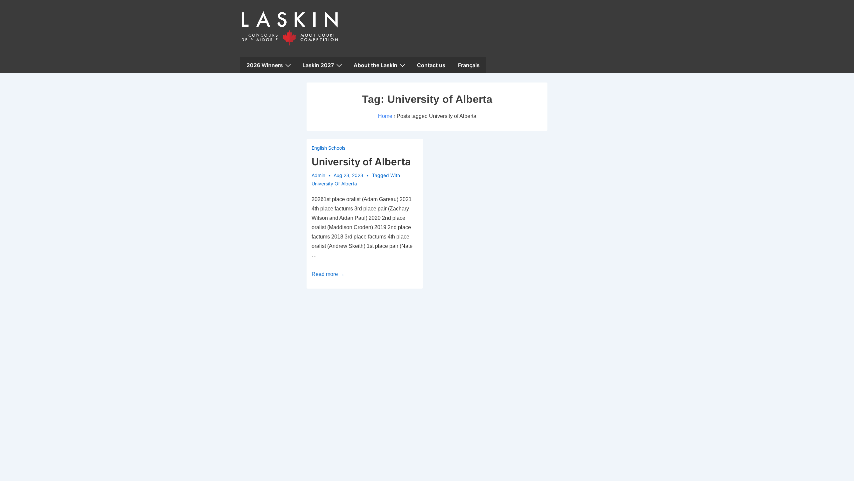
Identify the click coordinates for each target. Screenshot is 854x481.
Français (469, 65)
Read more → (328, 274)
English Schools (328, 148)
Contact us (431, 65)
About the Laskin (375, 65)
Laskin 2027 (318, 65)
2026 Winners (265, 65)
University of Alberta (361, 162)
